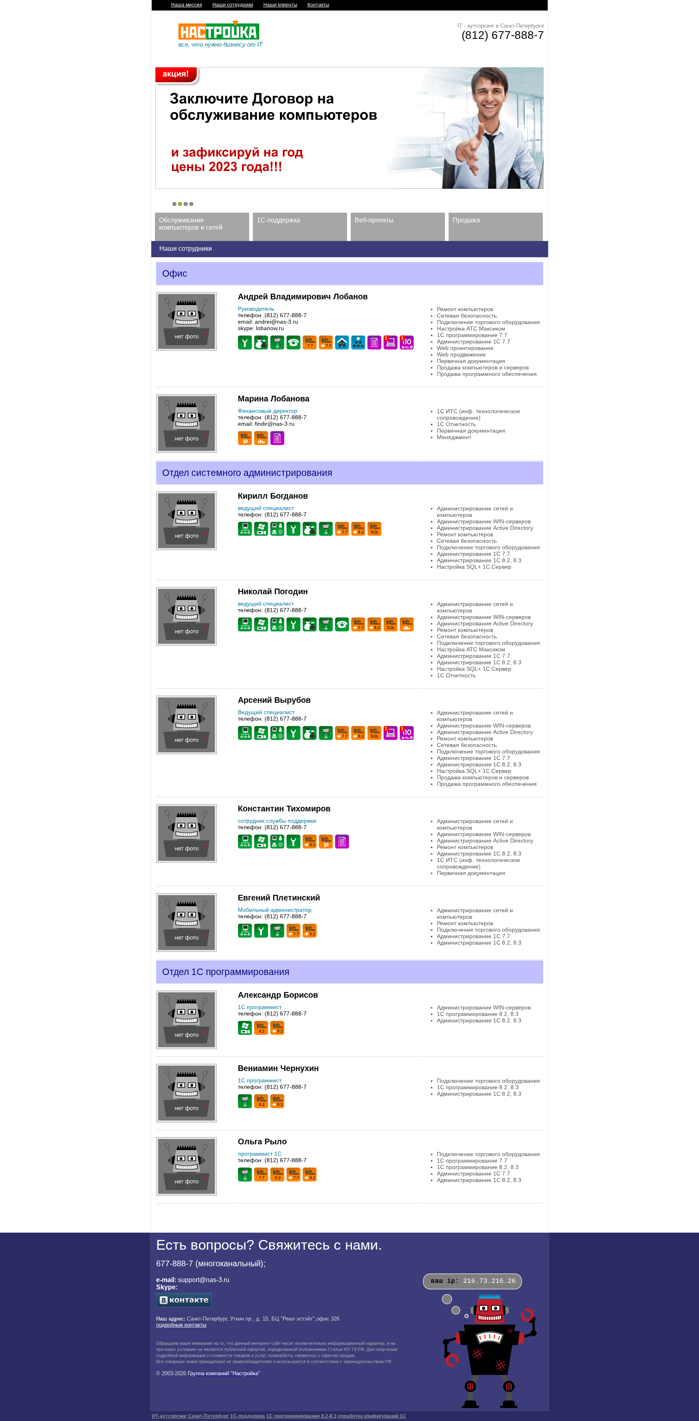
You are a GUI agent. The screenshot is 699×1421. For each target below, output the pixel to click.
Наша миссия (186, 5)
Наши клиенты (280, 5)
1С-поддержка (247, 1416)
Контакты (318, 5)
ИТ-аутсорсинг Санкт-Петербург (190, 1416)
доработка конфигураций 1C (372, 1416)
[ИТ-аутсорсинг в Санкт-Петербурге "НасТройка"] (218, 38)
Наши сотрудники (232, 5)
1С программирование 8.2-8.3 (301, 1416)
